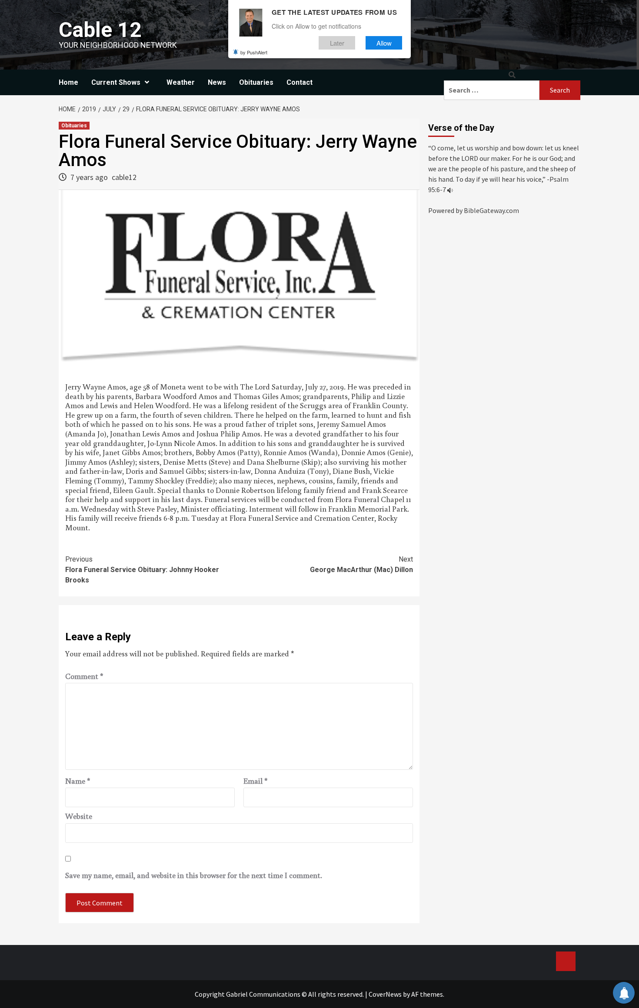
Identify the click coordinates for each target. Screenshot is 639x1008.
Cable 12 (100, 29)
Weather (180, 82)
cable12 (124, 177)
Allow (384, 42)
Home (68, 82)
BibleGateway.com (491, 210)
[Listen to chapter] (450, 189)
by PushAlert (253, 52)
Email (255, 781)
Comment (84, 676)
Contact (299, 82)
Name (77, 781)
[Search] (512, 75)
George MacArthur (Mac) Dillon (361, 564)
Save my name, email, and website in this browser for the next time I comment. (193, 875)
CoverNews (385, 994)
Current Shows (115, 82)
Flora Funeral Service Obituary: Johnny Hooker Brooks (142, 569)
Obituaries (256, 82)
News (217, 82)
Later (337, 42)
